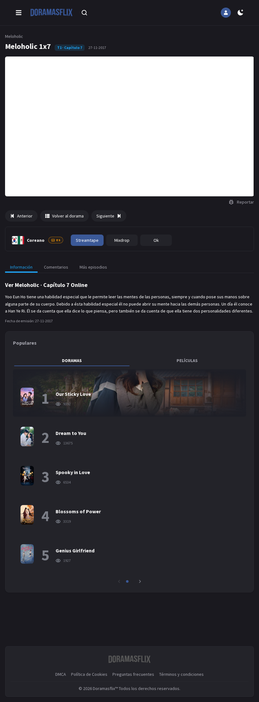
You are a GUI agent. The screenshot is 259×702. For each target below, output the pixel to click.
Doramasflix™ (105, 688)
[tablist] (129, 360)
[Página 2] (131, 581)
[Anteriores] (119, 581)
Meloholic (14, 36)
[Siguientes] (140, 581)
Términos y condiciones (181, 674)
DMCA (60, 674)
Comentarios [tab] (56, 267)
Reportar (245, 202)
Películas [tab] (187, 360)
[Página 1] (127, 581)
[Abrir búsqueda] (84, 12)
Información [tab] (21, 267)
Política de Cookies (89, 674)
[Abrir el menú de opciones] (18, 12)
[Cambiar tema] (240, 12)
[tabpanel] (129, 477)
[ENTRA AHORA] (226, 13)
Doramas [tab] (72, 360)
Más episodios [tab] (93, 267)
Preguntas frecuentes (133, 674)
